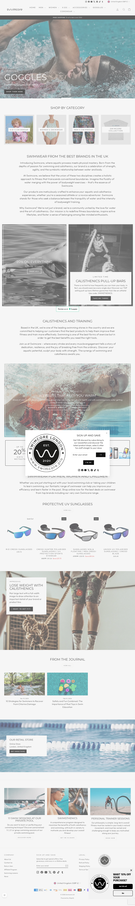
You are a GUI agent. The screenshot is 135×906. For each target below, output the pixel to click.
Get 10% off (123, 886)
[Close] (131, 870)
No (123, 893)
